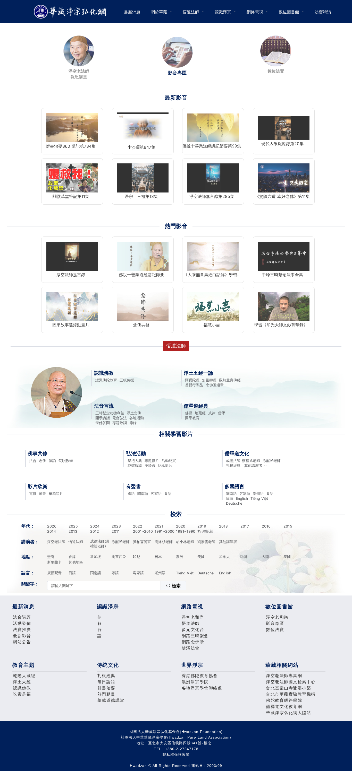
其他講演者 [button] (253, 465)
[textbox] (104, 585)
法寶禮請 (323, 12)
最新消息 (132, 12)
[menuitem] (132, 11)
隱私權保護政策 (176, 754)
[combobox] (116, 585)
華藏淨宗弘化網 (71, 12)
